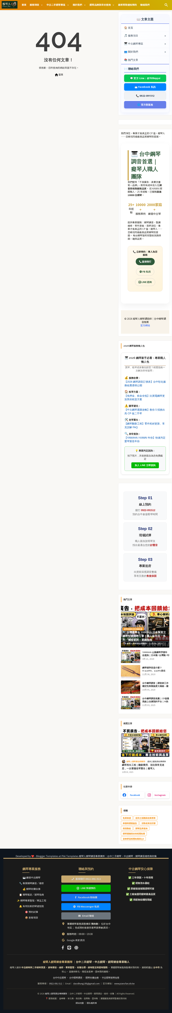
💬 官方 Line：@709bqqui (145, 78)
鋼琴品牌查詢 (141, 828)
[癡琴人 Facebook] (62, 947)
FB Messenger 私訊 (88, 906)
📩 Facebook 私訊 (145, 86)
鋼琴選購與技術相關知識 (134, 833)
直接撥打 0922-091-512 (88, 878)
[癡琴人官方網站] (76, 947)
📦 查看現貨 (31, 917)
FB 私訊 (146, 271)
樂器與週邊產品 (130, 823)
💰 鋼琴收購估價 (31, 889)
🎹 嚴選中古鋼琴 (31, 877)
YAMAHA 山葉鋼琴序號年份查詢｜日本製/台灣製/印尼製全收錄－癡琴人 (155, 655)
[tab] (24, 4)
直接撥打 (146, 261)
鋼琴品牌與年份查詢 (100, 4)
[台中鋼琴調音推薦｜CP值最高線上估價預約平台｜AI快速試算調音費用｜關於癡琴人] (130, 702)
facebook (135, 795)
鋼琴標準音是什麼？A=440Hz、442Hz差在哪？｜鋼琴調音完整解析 (154, 670)
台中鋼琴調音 (76, 977)
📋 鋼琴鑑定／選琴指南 (31, 894)
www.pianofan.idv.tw (124, 983)
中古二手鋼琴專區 (56, 4)
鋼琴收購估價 (92, 977)
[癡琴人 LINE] (69, 947)
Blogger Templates (47, 856)
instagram (160, 795)
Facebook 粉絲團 (87, 897)
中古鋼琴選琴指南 (110, 977)
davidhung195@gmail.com (86, 983)
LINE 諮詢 (146, 282)
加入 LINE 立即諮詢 (145, 465)
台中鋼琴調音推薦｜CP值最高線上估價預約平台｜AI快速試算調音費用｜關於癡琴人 (155, 703)
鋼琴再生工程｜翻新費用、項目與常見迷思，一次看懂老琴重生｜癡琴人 (143, 767)
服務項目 (35, 4)
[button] (166, 5)
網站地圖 (80, 1002)
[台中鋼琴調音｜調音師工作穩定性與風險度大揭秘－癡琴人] (130, 687)
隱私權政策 (92, 1002)
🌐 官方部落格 (145, 104)
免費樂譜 (127, 817)
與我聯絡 (127, 828)
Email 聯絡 (88, 915)
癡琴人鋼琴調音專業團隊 (56, 993)
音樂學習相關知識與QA (133, 838)
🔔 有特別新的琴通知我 (31, 906)
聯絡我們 (145, 4)
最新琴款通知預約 (127, 4)
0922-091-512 (56, 983)
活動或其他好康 (148, 823)
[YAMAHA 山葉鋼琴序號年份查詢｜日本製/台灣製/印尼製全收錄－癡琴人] (130, 656)
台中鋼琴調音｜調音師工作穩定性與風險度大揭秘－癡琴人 (155, 686)
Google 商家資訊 (76, 940)
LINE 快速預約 (88, 888)
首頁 (24, 4)
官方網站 (145, 325)
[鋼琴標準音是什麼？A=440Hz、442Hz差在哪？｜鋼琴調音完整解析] (130, 671)
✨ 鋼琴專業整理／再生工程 (31, 900)
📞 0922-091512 (145, 95)
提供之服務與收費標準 (145, 817)
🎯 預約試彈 (31, 911)
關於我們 (78, 4)
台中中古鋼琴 (60, 977)
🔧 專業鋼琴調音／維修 (31, 883)
